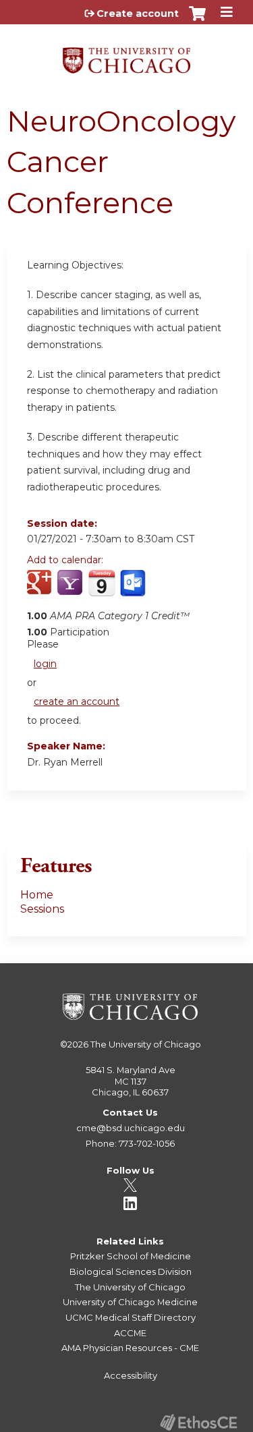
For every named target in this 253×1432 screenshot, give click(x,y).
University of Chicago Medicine (130, 1301)
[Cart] (197, 20)
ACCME (130, 1332)
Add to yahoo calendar (71, 590)
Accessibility (130, 1375)
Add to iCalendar (101, 589)
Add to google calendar (41, 590)
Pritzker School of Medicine (130, 1256)
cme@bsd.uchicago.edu (130, 1127)
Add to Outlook (134, 590)
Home (36, 894)
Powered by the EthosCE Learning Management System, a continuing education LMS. (198, 1422)
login (45, 664)
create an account (76, 701)
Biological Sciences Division (130, 1271)
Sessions (42, 909)
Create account (137, 13)
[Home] (126, 56)
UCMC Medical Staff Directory (130, 1317)
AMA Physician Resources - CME (130, 1347)
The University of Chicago (145, 1044)
